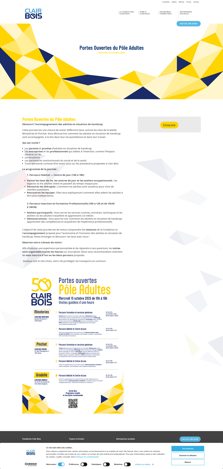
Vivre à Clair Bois (145, 13)
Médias (181, 2)
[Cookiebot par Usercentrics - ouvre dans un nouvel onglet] (31, 464)
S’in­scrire (169, 125)
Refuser (188, 462)
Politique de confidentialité (87, 457)
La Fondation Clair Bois (126, 13)
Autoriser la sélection (188, 455)
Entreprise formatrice (166, 13)
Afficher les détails (142, 464)
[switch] (84, 464)
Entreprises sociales (186, 13)
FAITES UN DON (190, 439)
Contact (196, 2)
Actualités (166, 2)
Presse (188, 2)
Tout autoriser (187, 449)
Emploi (174, 2)
